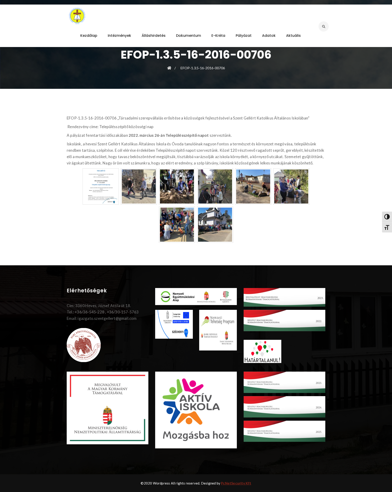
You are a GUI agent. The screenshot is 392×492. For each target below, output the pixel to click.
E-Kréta (218, 35)
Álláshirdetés (154, 35)
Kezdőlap (88, 35)
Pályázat (244, 35)
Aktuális (293, 35)
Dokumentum (188, 35)
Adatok (269, 35)
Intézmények (119, 35)
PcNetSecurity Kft (236, 483)
